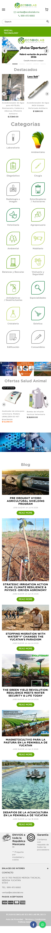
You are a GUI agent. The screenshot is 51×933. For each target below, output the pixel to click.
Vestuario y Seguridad (38, 273)
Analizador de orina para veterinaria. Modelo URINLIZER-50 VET (13, 414)
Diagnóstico (13, 176)
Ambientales (38, 152)
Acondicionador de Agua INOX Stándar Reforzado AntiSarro (38, 105)
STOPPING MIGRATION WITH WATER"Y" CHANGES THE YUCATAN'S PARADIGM (25, 637)
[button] (46, 50)
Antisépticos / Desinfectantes (13, 299)
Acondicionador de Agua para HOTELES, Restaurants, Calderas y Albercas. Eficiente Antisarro (13, 108)
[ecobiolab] (25, 6)
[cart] (46, 10)
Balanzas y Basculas (13, 272)
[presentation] (4, 94)
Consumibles (38, 347)
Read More (25, 513)
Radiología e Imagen (13, 200)
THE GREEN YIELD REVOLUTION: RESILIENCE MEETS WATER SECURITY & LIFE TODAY (25, 693)
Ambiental (13, 249)
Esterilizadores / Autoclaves (38, 200)
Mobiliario (38, 249)
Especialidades (38, 298)
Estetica (37, 324)
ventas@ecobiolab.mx (27, 12)
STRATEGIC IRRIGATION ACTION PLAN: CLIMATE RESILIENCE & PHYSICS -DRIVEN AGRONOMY (25, 587)
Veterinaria (13, 225)
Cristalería (13, 324)
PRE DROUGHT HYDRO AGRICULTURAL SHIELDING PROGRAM (25, 501)
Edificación (13, 347)
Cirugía (38, 176)
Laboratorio (13, 148)
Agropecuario (38, 225)
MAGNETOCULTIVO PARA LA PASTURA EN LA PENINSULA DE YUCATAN (25, 742)
